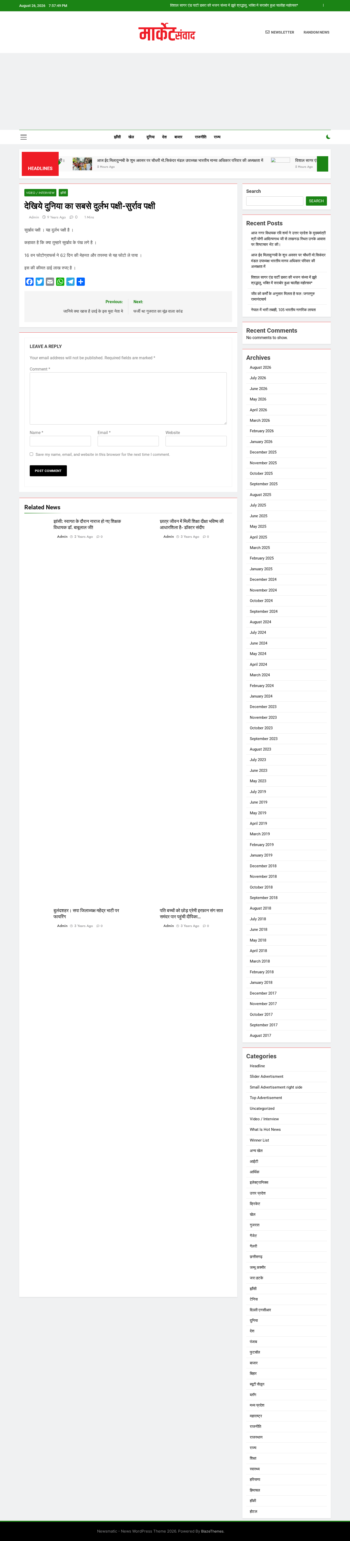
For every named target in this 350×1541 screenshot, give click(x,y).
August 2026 (260, 367)
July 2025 (258, 505)
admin (34, 217)
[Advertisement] (175, 91)
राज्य (217, 137)
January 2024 (261, 696)
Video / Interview (40, 193)
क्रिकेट (255, 1203)
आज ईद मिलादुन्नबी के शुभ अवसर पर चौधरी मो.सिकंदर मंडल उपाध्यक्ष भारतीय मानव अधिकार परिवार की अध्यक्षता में (153, 160)
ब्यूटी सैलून (257, 1384)
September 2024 (263, 611)
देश (164, 137)
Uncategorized (262, 1108)
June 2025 (258, 516)
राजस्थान (256, 1437)
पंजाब (253, 1341)
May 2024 (258, 653)
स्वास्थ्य (255, 1469)
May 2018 (258, 940)
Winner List (259, 1140)
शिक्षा (253, 1458)
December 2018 (263, 866)
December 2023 (263, 706)
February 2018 (262, 972)
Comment (40, 369)
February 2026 (262, 431)
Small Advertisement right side (276, 1087)
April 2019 (258, 823)
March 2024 (260, 675)
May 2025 (258, 526)
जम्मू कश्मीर (258, 1267)
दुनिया (151, 137)
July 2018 (258, 919)
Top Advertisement (266, 1097)
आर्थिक (254, 1172)
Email (104, 432)
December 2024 (263, 579)
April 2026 (258, 410)
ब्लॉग (253, 1394)
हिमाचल (255, 1490)
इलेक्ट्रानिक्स (259, 1182)
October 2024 (261, 600)
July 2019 (258, 791)
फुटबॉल (255, 1352)
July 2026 (258, 378)
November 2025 (263, 463)
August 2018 (260, 908)
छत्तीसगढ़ (256, 1256)
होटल (253, 1511)
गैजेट (253, 1235)
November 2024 (263, 590)
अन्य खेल (256, 1150)
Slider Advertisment (266, 1076)
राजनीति (200, 137)
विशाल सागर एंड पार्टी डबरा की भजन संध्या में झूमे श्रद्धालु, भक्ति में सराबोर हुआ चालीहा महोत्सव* (234, 6)
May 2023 (258, 781)
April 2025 (258, 537)
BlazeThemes (212, 1531)
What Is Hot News (265, 1129)
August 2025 (260, 494)
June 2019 (258, 802)
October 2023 (261, 728)
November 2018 (263, 876)
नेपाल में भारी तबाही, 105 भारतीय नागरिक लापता (283, 310)
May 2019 (258, 813)
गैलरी (253, 1246)
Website (173, 432)
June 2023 (258, 770)
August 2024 (260, 622)
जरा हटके (256, 1278)
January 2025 (261, 569)
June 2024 (258, 643)
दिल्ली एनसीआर (260, 1310)
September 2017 (263, 1025)
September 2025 (263, 484)
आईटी (254, 1161)
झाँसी (117, 137)
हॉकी (253, 1500)
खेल (131, 137)
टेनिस (254, 1299)
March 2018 (260, 961)
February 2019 (262, 844)
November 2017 (263, 1003)
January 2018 (261, 982)
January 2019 (261, 855)
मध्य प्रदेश (257, 1405)
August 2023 (260, 749)
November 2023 (263, 717)
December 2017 (263, 993)
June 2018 (258, 929)
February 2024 (262, 685)
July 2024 (258, 632)
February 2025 (262, 558)
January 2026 (261, 441)
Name (36, 432)
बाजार (178, 137)
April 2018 (258, 950)
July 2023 (258, 759)
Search (253, 191)
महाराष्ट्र (256, 1416)
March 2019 (260, 834)
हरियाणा (255, 1479)
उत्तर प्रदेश (258, 1193)
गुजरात (254, 1225)
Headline (257, 1066)
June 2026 (258, 388)
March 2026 (260, 420)
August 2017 (260, 1035)
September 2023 (263, 738)
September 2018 (263, 897)
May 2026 (258, 399)
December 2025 (263, 452)
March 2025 (260, 547)
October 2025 (261, 473)
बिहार (253, 1373)
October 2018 (261, 887)
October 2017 (261, 1014)
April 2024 (258, 664)
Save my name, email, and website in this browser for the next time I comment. (103, 454)
